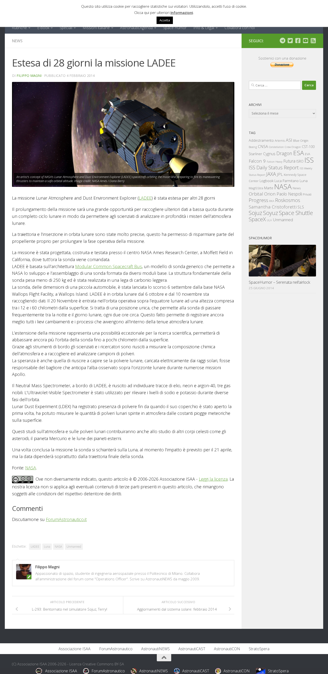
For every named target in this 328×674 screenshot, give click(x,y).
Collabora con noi (240, 27)
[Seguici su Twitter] (290, 40)
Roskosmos (287, 200)
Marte (268, 188)
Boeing (253, 147)
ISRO (300, 161)
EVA (307, 154)
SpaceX (257, 219)
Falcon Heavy (274, 161)
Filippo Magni (29, 75)
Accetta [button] (164, 20)
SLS (301, 207)
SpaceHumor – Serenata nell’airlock (279, 282)
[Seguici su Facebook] (298, 40)
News (17, 40)
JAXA (271, 174)
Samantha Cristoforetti (273, 207)
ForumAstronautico (116, 648)
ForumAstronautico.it (66, 519)
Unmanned (74, 547)
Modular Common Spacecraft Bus (108, 266)
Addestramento (261, 140)
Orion (270, 194)
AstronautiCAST (191, 648)
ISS (309, 160)
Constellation (276, 147)
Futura (289, 161)
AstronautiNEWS (155, 648)
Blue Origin (300, 141)
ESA (298, 152)
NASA (30, 468)
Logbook (266, 180)
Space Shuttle (296, 213)
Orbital (256, 194)
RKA (271, 201)
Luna (47, 547)
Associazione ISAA (75, 648)
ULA (269, 220)
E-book (43, 27)
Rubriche (19, 27)
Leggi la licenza (213, 479)
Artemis (280, 141)
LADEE (145, 198)
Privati (307, 194)
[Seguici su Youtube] (305, 40)
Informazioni (181, 12)
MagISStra (256, 188)
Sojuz (255, 213)
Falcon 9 (257, 161)
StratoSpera (259, 648)
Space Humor (175, 27)
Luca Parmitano (286, 180)
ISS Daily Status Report (274, 167)
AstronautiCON (227, 648)
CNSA (263, 146)
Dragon (284, 153)
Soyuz (270, 213)
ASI (289, 140)
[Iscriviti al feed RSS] (313, 40)
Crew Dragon (293, 147)
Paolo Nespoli (289, 194)
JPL (280, 174)
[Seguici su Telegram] (282, 40)
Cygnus (269, 153)
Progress (258, 200)
